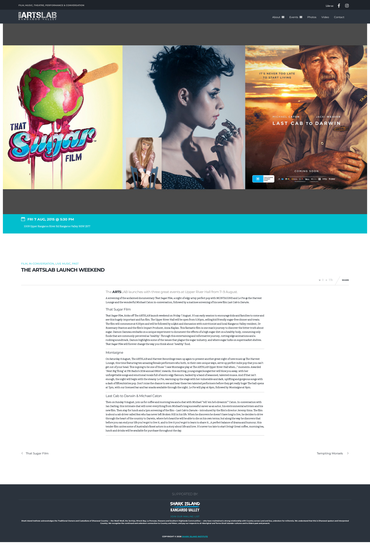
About (276, 17)
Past (75, 263)
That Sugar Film (37, 453)
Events (293, 17)
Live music (63, 263)
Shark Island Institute (195, 536)
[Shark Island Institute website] (185, 510)
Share (345, 280)
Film (24, 263)
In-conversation (41, 263)
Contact (339, 17)
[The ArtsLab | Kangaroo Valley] (37, 18)
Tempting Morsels (330, 453)
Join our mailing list (185, 516)
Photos (311, 17)
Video (325, 17)
